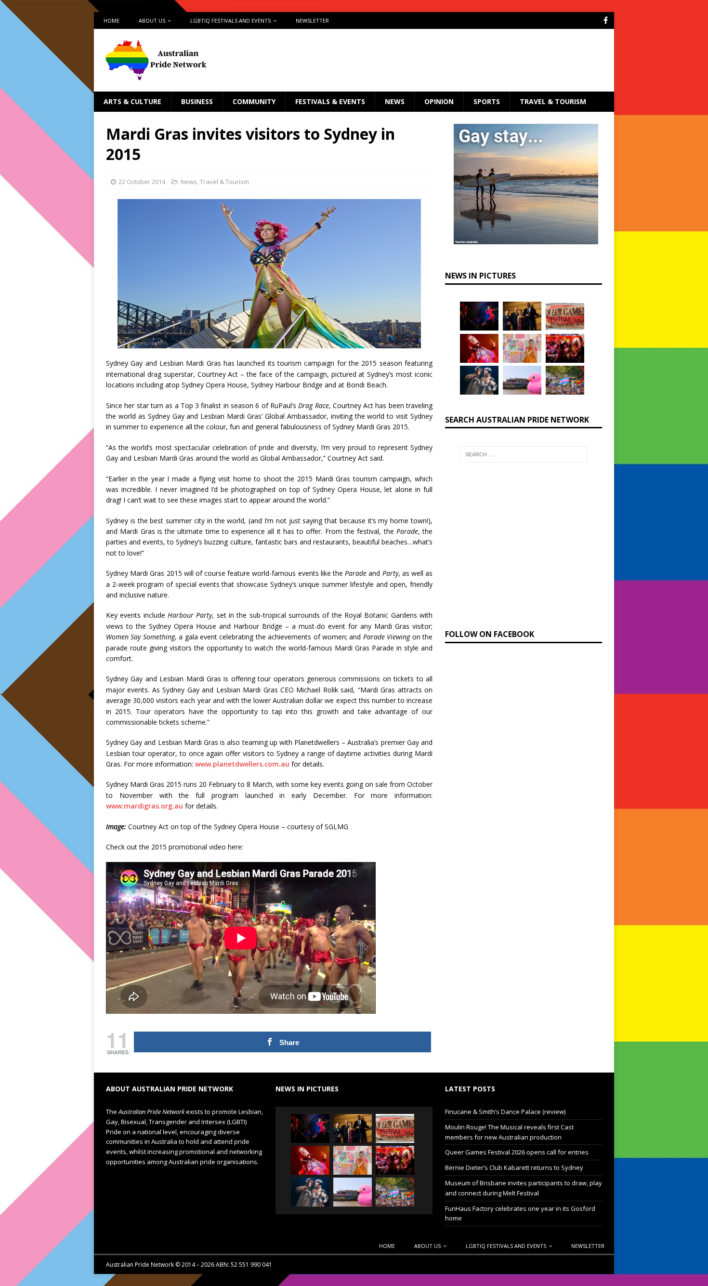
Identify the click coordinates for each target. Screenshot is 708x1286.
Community (254, 101)
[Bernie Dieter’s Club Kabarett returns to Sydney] (479, 348)
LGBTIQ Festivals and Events (230, 20)
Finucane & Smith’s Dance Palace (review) (505, 1111)
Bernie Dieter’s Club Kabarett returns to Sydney (514, 1167)
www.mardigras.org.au (144, 805)
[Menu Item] (605, 20)
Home (111, 20)
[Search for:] (523, 454)
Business (197, 101)
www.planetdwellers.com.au (242, 764)
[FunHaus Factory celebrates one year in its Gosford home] (565, 348)
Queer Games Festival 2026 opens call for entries (517, 1152)
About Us (152, 20)
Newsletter (312, 20)
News (395, 101)
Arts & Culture (132, 101)
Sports (486, 101)
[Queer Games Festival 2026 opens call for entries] (565, 316)
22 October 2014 (141, 181)
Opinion (439, 101)
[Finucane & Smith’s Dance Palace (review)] (479, 316)
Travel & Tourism (553, 101)
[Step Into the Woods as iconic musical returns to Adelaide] (479, 380)
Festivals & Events (330, 101)
